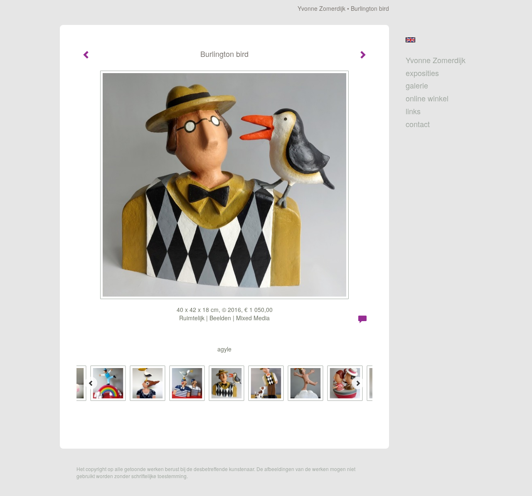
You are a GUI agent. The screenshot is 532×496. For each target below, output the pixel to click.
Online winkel (427, 98)
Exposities (422, 73)
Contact (418, 124)
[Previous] (91, 383)
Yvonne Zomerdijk (321, 8)
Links (413, 111)
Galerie (417, 85)
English (410, 39)
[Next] (358, 383)
